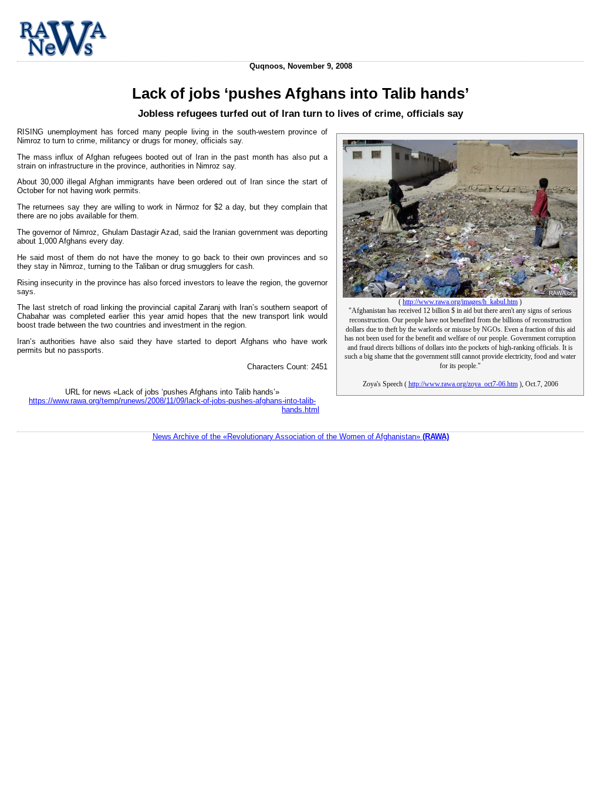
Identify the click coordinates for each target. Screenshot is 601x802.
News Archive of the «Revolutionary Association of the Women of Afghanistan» (301, 436)
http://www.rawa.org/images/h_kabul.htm (460, 302)
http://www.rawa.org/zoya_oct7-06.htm (463, 384)
